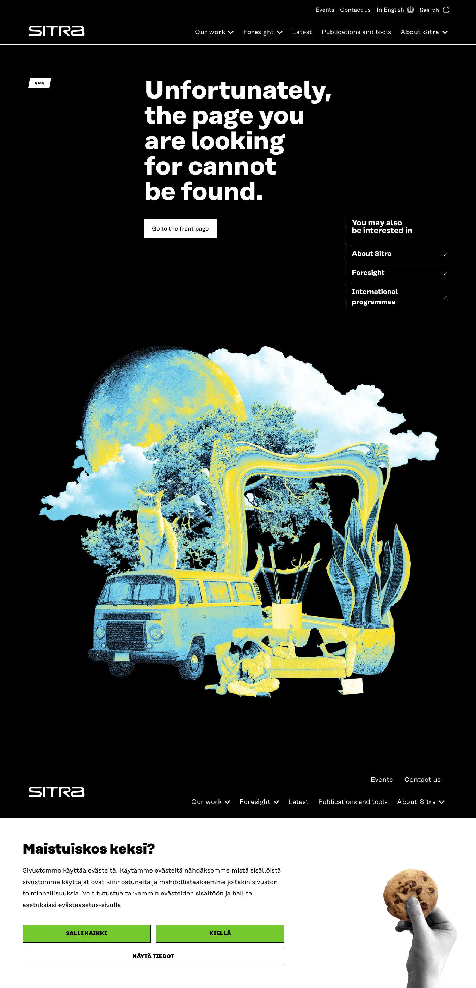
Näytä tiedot (153, 956)
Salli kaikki (86, 934)
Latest (302, 32)
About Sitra (371, 254)
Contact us (355, 10)
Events (324, 10)
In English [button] (390, 10)
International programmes (375, 297)
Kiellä (220, 934)
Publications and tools (356, 32)
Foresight (368, 273)
